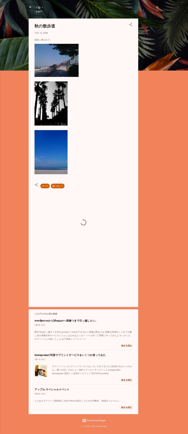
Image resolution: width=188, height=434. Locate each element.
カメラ (45, 186)
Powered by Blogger (96, 420)
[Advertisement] (150, 63)
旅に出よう (57, 186)
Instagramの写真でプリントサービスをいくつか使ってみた (70, 355)
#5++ (39, 7)
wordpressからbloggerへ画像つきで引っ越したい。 (66, 320)
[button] (130, 25)
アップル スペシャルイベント (52, 389)
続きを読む (126, 345)
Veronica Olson (101, 426)
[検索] (157, 8)
